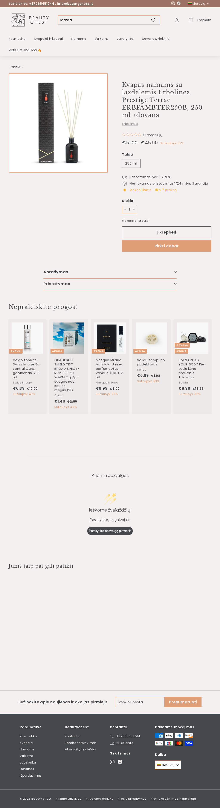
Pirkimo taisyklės (68, 799)
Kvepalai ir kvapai (48, 39)
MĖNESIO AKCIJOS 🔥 (25, 50)
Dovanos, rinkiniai (156, 39)
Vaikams (101, 39)
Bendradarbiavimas (81, 743)
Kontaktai (73, 736)
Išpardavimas (31, 775)
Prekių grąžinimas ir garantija (173, 799)
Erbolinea (130, 123)
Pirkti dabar (167, 246)
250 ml (131, 163)
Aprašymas (55, 272)
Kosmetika (17, 39)
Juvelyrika (125, 39)
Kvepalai (27, 743)
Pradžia (14, 67)
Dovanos (27, 769)
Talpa (127, 154)
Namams (78, 39)
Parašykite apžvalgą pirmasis (110, 531)
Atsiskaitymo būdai (80, 749)
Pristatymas (56, 283)
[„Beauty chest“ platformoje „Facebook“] (120, 761)
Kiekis (127, 200)
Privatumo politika (100, 799)
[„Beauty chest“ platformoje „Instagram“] (112, 761)
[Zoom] (58, 123)
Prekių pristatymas (132, 799)
